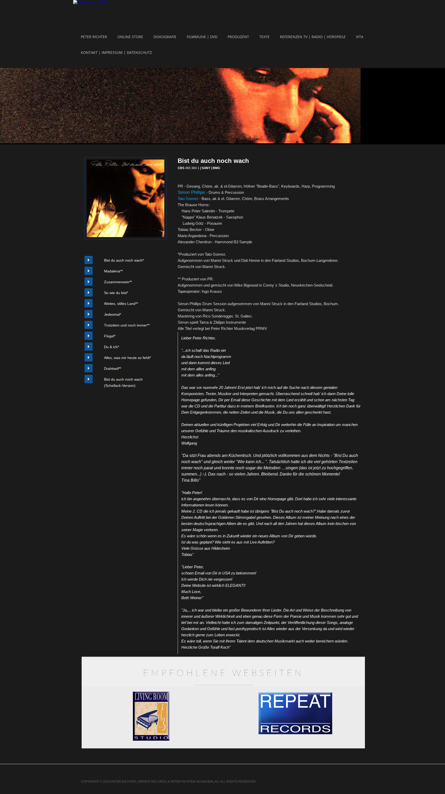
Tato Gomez (188, 198)
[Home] (90, 2)
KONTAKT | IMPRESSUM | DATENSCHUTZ (116, 52)
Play (88, 260)
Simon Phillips (192, 192)
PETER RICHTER (94, 36)
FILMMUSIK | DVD (202, 36)
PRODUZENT (238, 36)
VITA (359, 36)
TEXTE (264, 36)
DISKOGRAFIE (164, 36)
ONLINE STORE (130, 36)
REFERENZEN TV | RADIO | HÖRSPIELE (313, 36)
